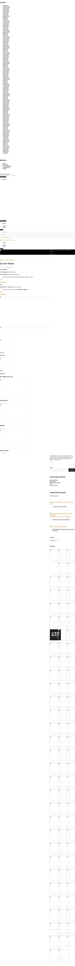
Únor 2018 (5, 137)
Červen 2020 (6, 101)
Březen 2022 (6, 74)
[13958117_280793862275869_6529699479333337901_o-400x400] (55, 706)
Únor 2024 (5, 43)
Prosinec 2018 (6, 124)
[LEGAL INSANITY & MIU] (63, 559)
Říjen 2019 (5, 110)
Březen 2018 (6, 136)
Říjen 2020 (5, 96)
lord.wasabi (9, 267)
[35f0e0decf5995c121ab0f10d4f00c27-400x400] (63, 586)
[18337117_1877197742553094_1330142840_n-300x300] (55, 733)
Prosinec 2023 (6, 46)
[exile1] (55, 839)
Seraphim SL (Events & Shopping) (60, 516)
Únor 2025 (5, 28)
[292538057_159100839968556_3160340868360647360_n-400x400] (63, 773)
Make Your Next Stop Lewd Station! (61, 519)
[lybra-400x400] (63, 879)
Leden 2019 (5, 122)
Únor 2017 (5, 153)
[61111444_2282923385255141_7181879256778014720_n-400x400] (63, 759)
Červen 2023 (6, 54)
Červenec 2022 (6, 68)
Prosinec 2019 (6, 108)
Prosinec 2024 (6, 30)
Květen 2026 (6, 9)
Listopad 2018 (6, 125)
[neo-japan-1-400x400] (55, 906)
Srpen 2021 (5, 83)
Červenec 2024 (6, 37)
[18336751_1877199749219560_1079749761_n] (63, 720)
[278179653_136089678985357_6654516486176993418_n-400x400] (55, 773)
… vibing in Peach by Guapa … (60, 506)
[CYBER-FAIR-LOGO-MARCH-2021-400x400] (55, 613)
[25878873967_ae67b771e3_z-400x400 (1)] (55, 786)
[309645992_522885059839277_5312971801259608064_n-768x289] (63, 600)
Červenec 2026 (6, 6)
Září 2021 (5, 82)
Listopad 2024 (6, 31)
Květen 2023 (6, 55)
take (51, 484)
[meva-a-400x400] (63, 893)
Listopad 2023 (6, 47)
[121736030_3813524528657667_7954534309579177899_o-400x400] (55, 559)
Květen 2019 (6, 117)
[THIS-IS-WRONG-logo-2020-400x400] (55, 946)
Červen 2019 (6, 116)
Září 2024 (5, 34)
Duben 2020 (6, 104)
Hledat (51, 467)
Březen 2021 (6, 89)
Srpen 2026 (5, 5)
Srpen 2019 (5, 113)
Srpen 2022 (5, 67)
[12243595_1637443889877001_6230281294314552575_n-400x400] (55, 693)
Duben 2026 (6, 10)
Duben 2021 (6, 88)
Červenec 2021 (6, 84)
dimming (2, 425)
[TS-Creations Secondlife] (63, 959)
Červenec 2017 (6, 146)
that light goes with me (55, 482)
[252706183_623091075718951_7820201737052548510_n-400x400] (63, 626)
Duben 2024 (6, 41)
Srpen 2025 (5, 20)
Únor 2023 (5, 59)
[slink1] (63, 919)
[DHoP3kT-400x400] (55, 586)
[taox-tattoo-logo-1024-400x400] (63, 933)
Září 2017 (5, 143)
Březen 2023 (6, 58)
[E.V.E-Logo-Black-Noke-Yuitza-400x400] (63, 826)
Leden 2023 (5, 60)
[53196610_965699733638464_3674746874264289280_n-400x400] (55, 759)
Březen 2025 (6, 26)
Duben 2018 (6, 134)
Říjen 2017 (5, 142)
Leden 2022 (5, 76)
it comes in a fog (53, 485)
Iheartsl (65, 526)
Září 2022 (5, 66)
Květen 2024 (6, 39)
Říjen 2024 (5, 33)
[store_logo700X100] (55, 929)
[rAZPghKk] (55, 919)
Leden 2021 (5, 92)
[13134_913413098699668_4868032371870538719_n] (55, 680)
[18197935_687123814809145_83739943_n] (55, 720)
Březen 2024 (6, 42)
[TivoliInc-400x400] (63, 946)
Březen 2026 (6, 12)
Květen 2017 (6, 149)
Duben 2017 (6, 150)
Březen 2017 (6, 151)
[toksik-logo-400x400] (63, 866)
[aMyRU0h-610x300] (63, 799)
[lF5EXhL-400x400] (63, 613)
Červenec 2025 (6, 21)
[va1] (55, 959)
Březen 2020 (6, 105)
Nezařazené (5, 164)
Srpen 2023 (5, 51)
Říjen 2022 (5, 64)
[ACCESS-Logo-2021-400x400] (55, 653)
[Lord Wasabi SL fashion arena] (7, 240)
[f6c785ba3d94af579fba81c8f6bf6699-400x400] (63, 839)
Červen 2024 (6, 38)
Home (4, 179)
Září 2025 (5, 18)
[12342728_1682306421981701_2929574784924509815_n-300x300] (63, 693)
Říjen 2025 (5, 17)
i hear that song (4, 400)
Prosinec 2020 (6, 93)
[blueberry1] (55, 813)
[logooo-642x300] (55, 879)
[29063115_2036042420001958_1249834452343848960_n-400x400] (55, 746)
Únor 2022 (5, 75)
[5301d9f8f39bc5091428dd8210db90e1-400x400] (55, 600)
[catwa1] (63, 813)
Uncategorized (6, 167)
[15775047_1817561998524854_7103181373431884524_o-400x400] (63, 640)
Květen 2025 (6, 24)
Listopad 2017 (6, 141)
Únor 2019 (5, 121)
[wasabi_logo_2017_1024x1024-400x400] (55, 853)
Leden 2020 (5, 107)
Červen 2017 (6, 147)
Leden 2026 (5, 14)
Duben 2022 (6, 72)
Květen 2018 (6, 133)
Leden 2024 (5, 45)
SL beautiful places (7, 166)
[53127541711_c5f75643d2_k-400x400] (55, 799)
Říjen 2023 (5, 49)
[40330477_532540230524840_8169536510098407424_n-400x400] (55, 626)
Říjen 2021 (5, 80)
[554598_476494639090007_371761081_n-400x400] (63, 680)
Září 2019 (5, 112)
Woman (5, 168)
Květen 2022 (6, 71)
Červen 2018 (6, 132)
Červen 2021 (6, 85)
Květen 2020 (6, 103)
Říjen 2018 (5, 126)
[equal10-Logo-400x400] (63, 653)
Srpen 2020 (5, 99)
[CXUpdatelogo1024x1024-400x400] (63, 573)
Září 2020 (5, 97)
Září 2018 (5, 128)
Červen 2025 (6, 22)
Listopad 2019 (6, 109)
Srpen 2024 (5, 35)
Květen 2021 (6, 87)
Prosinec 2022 (6, 62)
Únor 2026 (5, 13)
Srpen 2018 (5, 129)
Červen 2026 (6, 8)
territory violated (4, 450)
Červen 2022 (6, 70)
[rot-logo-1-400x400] (63, 853)
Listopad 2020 (6, 95)
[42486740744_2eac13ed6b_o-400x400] (63, 786)
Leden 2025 (5, 29)
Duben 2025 (6, 25)
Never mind (52, 481)
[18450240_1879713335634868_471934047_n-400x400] (63, 733)
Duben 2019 (6, 118)
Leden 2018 (5, 138)
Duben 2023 (6, 57)
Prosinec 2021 (6, 78)
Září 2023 (5, 50)
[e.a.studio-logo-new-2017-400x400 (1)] (55, 826)
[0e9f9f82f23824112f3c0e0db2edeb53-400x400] (55, 573)
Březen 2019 (6, 120)
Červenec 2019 (6, 114)
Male (4, 163)
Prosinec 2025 (6, 16)
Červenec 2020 (6, 100)
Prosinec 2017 (6, 139)
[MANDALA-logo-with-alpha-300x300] (55, 893)
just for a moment (54, 480)
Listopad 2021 (6, 79)
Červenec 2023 (6, 53)
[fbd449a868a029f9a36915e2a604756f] (55, 866)
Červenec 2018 (6, 130)
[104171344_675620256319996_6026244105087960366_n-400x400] (55, 640)
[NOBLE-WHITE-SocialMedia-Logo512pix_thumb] (63, 906)
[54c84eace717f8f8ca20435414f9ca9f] (55, 666)
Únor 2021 (5, 91)
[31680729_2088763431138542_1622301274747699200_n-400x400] (63, 746)
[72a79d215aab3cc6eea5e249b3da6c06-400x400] (63, 666)
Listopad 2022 (6, 63)
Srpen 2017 (5, 145)
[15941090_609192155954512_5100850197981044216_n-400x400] (63, 706)
